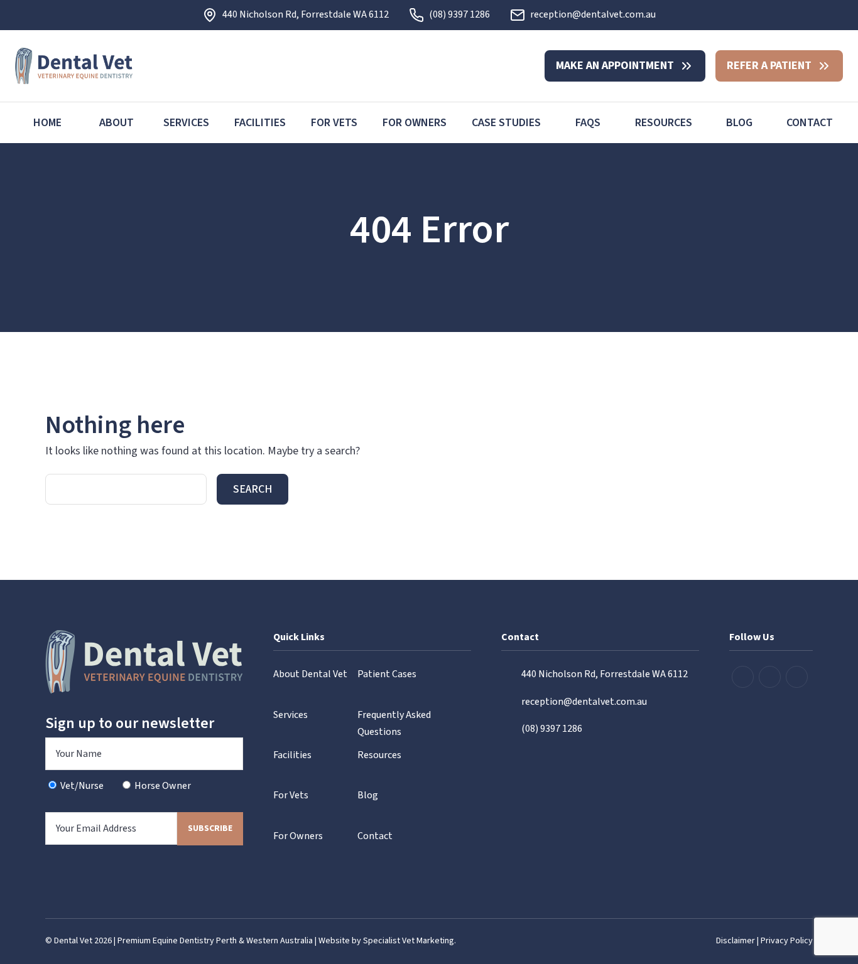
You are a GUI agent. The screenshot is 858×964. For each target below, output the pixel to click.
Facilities (260, 123)
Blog (739, 123)
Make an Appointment (615, 65)
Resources (663, 123)
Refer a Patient (769, 65)
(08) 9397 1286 (459, 14)
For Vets (334, 123)
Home (47, 123)
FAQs (587, 123)
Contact (809, 123)
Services (186, 123)
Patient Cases (386, 674)
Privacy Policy (787, 941)
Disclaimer (735, 941)
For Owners (415, 123)
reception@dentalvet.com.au (593, 14)
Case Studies (506, 123)
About (116, 123)
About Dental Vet (310, 674)
